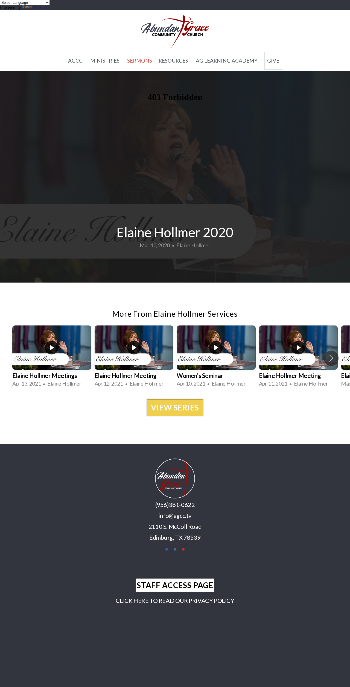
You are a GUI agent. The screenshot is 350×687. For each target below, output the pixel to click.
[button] (331, 358)
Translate (40, 7)
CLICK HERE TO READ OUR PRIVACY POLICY (175, 600)
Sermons (139, 60)
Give (273, 60)
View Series (175, 407)
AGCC (76, 60)
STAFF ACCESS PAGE (175, 585)
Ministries (105, 60)
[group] (51, 358)
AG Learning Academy (227, 60)
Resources (174, 60)
